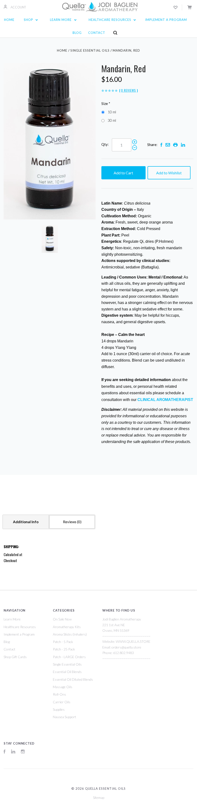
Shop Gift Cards (15, 657)
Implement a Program (166, 20)
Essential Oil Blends (67, 672)
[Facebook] (5, 752)
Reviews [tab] (70, 522)
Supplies (59, 709)
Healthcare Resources (110, 20)
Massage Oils (62, 687)
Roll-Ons (59, 694)
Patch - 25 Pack (64, 649)
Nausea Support (64, 717)
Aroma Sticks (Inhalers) (70, 634)
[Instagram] (23, 752)
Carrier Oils (61, 702)
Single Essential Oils (67, 664)
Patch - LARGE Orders (69, 657)
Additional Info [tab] (25, 522)
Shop (29, 20)
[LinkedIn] (13, 752)
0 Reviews (128, 90)
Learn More (61, 20)
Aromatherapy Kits (67, 627)
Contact (96, 33)
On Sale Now (62, 619)
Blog (77, 33)
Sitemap (98, 797)
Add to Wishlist (169, 172)
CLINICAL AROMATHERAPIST (165, 400)
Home (9, 20)
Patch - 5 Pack (63, 642)
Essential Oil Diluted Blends (73, 679)
